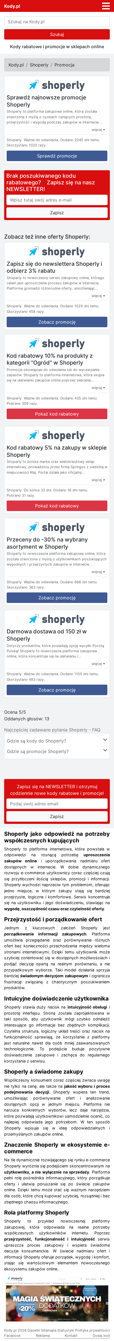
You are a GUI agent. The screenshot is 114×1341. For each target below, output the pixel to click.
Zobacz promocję (57, 322)
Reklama (43, 1336)
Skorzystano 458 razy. (26, 312)
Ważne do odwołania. (41, 140)
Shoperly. (15, 140)
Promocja (64, 65)
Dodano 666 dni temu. (79, 582)
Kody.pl (12, 6)
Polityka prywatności (92, 1330)
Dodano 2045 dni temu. (80, 140)
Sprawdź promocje (57, 156)
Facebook (12, 1336)
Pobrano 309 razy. (22, 403)
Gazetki (33, 1330)
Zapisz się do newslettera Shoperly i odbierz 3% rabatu (54, 267)
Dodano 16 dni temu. (70, 490)
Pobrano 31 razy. (21, 495)
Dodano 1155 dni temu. (79, 674)
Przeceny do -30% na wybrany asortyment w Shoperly (47, 543)
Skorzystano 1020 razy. (26, 145)
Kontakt (71, 1336)
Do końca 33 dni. (38, 490)
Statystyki (65, 1330)
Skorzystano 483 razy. (26, 679)
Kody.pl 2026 (15, 1330)
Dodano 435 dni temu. (79, 398)
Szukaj (57, 34)
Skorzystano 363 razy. (26, 587)
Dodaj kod (101, 1336)
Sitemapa (48, 1330)
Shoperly (39, 65)
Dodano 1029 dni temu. (79, 306)
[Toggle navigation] (106, 6)
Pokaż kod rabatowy (57, 414)
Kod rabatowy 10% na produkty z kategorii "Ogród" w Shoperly (50, 359)
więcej (97, 130)
